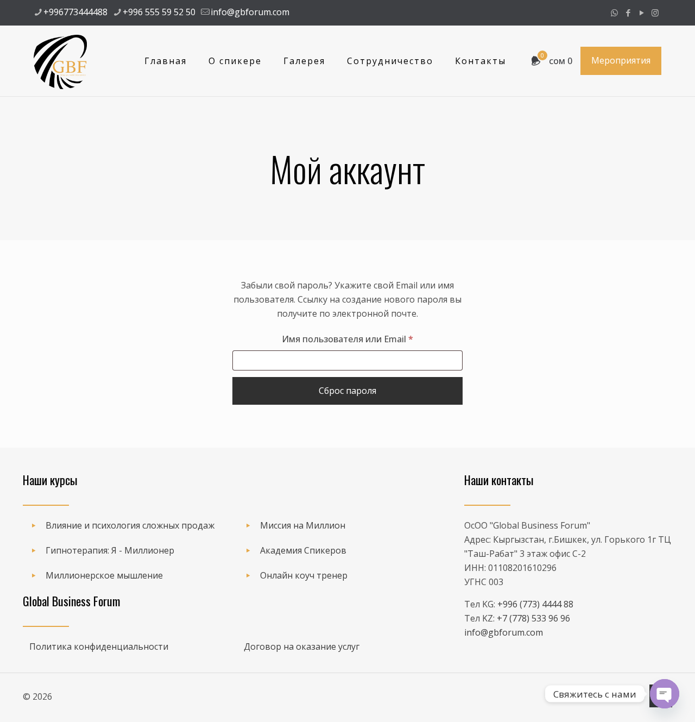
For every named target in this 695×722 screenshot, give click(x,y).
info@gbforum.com (250, 12)
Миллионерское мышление (104, 575)
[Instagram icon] (655, 12)
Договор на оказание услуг (301, 646)
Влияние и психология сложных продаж (130, 525)
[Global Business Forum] (60, 61)
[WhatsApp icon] (614, 12)
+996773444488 (75, 12)
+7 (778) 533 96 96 (533, 618)
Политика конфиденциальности (98, 646)
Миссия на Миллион (302, 525)
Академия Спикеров (303, 550)
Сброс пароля (347, 391)
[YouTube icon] (641, 12)
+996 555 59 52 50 (159, 12)
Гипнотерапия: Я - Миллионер (110, 550)
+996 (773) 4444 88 (535, 604)
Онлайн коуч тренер (304, 575)
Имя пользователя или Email (372, 338)
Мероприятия (620, 60)
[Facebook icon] (628, 12)
